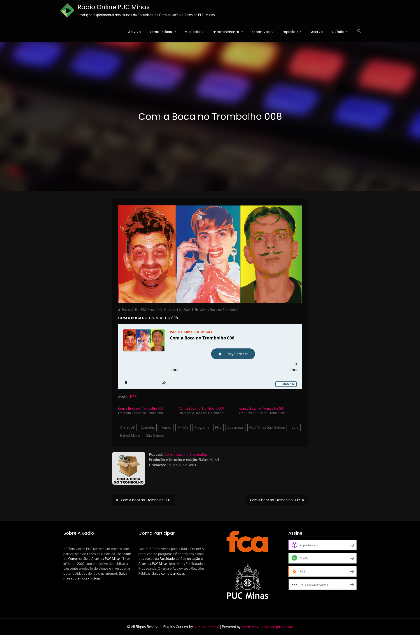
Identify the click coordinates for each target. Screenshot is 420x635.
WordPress (250, 627)
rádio (295, 427)
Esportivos (261, 32)
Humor (166, 427)
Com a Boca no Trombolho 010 (261, 408)
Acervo (317, 32)
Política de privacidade (276, 627)
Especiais (290, 32)
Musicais (192, 32)
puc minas (235, 427)
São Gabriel (155, 435)
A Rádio (337, 32)
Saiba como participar (168, 573)
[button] (359, 31)
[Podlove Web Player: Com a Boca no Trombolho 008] (210, 356)
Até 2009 (127, 427)
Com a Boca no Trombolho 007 (140, 408)
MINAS (183, 427)
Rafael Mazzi (130, 435)
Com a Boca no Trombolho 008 (148, 317)
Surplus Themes (206, 627)
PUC (218, 427)
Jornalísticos (160, 32)
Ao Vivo (134, 32)
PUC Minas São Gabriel (267, 427)
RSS (133, 397)
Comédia (148, 427)
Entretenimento (225, 32)
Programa (201, 427)
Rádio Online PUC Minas (114, 7)
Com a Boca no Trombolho (219, 309)
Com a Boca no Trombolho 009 (201, 408)
